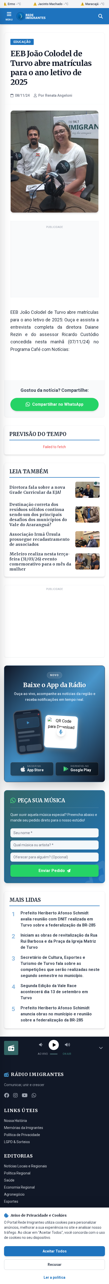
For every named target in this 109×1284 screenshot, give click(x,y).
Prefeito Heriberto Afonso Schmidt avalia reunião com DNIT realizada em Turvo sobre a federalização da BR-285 (58, 919)
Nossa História (15, 1121)
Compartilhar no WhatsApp (57, 404)
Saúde (9, 1180)
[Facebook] (6, 1095)
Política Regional (17, 1173)
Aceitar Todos (55, 1251)
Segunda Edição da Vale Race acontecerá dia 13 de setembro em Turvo (54, 991)
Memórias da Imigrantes (23, 1128)
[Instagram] (15, 1095)
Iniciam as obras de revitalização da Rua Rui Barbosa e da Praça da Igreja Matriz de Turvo (59, 941)
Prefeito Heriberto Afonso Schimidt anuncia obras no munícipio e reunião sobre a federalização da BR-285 (56, 1014)
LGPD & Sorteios (17, 1142)
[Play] (54, 1045)
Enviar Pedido (52, 870)
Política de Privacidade (22, 1135)
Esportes (11, 1201)
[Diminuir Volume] (41, 1045)
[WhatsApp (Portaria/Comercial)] (34, 1095)
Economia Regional (19, 1187)
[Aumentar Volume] (67, 1045)
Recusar (55, 1265)
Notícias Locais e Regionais (25, 1166)
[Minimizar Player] (101, 1048)
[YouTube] (25, 1095)
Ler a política (54, 1277)
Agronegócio (14, 1194)
